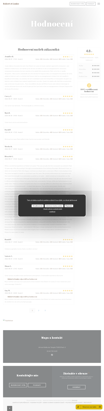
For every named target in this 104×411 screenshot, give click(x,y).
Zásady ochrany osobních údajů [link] (52, 209)
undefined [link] (52, 211)
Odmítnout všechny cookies (54, 206)
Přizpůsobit (68, 206)
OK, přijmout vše (37, 206)
